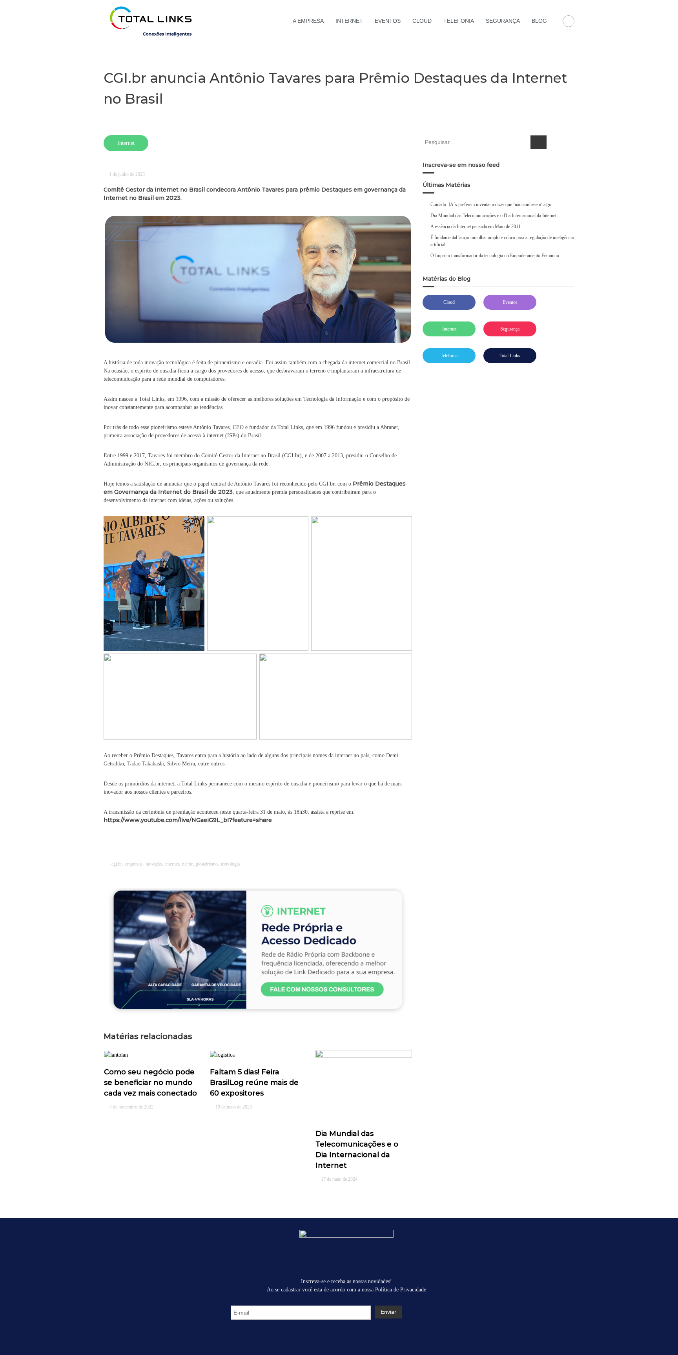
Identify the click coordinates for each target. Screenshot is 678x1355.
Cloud (449, 302)
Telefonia (449, 355)
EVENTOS (388, 21)
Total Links (509, 355)
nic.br (187, 864)
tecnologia (230, 864)
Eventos (510, 302)
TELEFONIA (458, 21)
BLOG (539, 21)
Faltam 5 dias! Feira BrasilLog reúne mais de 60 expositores (254, 1083)
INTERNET (349, 21)
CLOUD (422, 21)
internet (172, 864)
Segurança (509, 329)
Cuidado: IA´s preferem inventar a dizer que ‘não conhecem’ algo (490, 204)
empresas (133, 864)
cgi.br (116, 864)
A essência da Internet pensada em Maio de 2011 (475, 226)
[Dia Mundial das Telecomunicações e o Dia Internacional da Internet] (363, 1085)
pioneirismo (207, 864)
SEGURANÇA (503, 21)
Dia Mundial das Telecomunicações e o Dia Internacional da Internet (493, 215)
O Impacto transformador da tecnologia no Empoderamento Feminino (494, 255)
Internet (449, 329)
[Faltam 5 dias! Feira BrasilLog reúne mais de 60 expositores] (222, 1054)
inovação (154, 864)
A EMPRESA (308, 21)
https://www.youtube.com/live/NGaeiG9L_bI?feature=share (188, 820)
